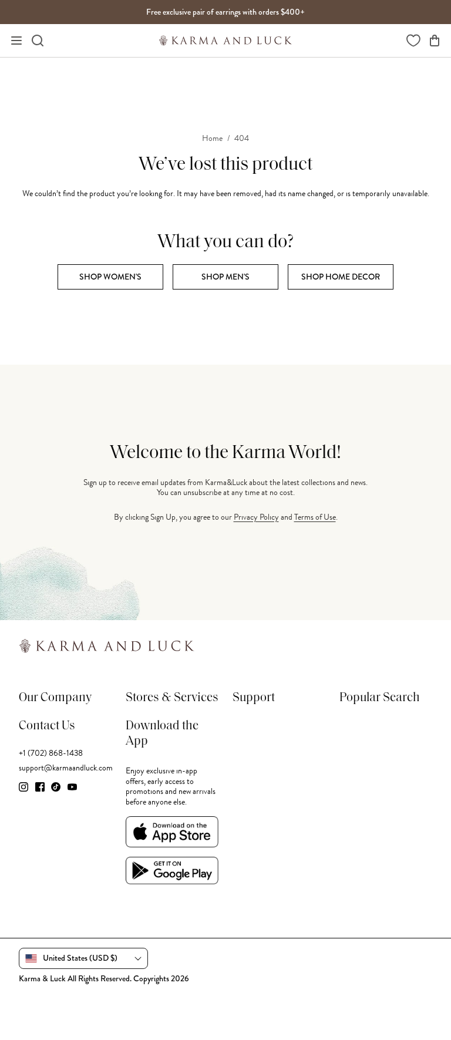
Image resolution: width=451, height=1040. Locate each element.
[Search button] (38, 40)
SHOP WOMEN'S (110, 276)
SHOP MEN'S (225, 276)
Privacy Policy (256, 517)
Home (212, 138)
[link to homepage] (225, 40)
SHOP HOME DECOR (340, 276)
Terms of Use (315, 517)
